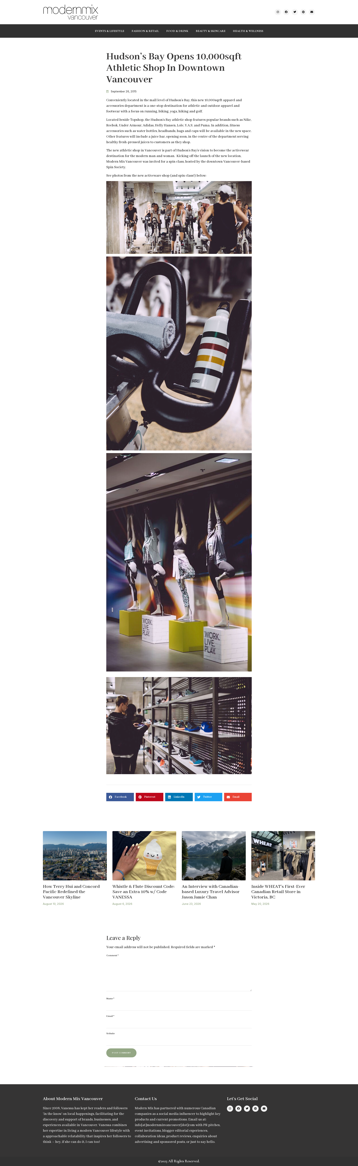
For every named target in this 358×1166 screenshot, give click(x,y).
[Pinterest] (303, 12)
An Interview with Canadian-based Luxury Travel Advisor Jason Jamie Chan (211, 892)
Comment (112, 955)
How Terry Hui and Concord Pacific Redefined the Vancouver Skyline (71, 892)
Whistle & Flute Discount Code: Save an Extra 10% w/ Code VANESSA (143, 892)
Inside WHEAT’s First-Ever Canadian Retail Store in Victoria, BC (278, 892)
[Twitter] (295, 12)
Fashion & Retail (145, 31)
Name (110, 998)
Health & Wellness (248, 31)
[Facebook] (286, 12)
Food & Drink (177, 31)
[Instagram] (278, 12)
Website (110, 1033)
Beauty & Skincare (210, 31)
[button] (120, 797)
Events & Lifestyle (109, 31)
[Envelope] (312, 12)
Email (110, 1016)
